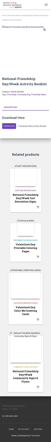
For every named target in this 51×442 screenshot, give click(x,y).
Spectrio (38, 429)
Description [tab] (10, 107)
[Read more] (37, 207)
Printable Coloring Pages (26, 240)
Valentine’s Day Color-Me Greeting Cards (25, 311)
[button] (44, 29)
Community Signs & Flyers (25, 367)
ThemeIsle (35, 435)
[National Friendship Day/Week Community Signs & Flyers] (25, 347)
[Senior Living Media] (13, 4)
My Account (23, 429)
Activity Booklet (27, 16)
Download (9, 126)
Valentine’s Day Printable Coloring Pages (25, 248)
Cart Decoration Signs (25, 191)
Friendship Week (14, 16)
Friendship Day (23, 94)
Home (4, 16)
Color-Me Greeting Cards (26, 303)
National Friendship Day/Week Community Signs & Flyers (25, 376)
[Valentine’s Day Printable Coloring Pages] (25, 227)
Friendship (11, 94)
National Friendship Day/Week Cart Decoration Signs (25, 198)
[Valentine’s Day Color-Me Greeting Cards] (25, 284)
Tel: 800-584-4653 (10, 416)
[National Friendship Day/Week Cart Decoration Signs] (25, 175)
